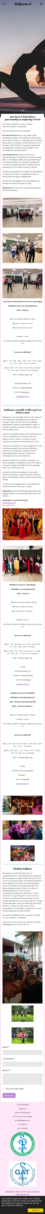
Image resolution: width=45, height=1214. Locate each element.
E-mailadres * (9, 1058)
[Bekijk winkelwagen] (41, 4)
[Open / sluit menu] (4, 4)
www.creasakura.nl (22, 1194)
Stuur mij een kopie (15, 1088)
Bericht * (7, 1070)
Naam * (6, 1047)
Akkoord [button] (35, 1210)
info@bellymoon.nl (22, 784)
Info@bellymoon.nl (22, 396)
